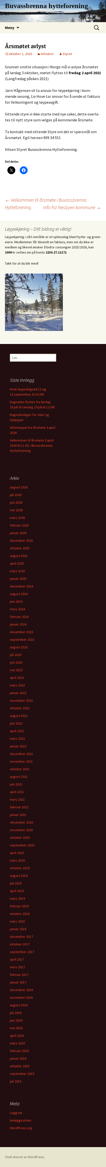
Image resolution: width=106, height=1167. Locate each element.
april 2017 (17, 959)
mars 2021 (17, 799)
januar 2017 (18, 982)
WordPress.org (21, 1128)
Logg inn (16, 1112)
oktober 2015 (20, 1066)
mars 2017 (17, 967)
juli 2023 (15, 655)
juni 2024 (16, 601)
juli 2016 (15, 1012)
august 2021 (19, 776)
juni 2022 (16, 723)
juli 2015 (15, 1081)
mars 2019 (17, 898)
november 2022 (21, 700)
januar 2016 (18, 1058)
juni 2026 (16, 502)
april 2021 (17, 792)
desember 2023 (21, 632)
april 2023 (17, 677)
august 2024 (19, 594)
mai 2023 (16, 670)
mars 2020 (17, 860)
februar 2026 (19, 525)
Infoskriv (47, 54)
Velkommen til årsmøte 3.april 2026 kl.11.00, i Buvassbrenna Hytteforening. (31, 445)
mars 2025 (17, 571)
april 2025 (17, 563)
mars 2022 (17, 738)
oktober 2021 (20, 769)
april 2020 (17, 853)
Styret (67, 54)
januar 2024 (18, 624)
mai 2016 (16, 1028)
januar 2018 (18, 929)
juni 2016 (16, 1020)
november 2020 (21, 830)
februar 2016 (19, 1051)
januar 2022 (18, 746)
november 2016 (21, 997)
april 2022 (17, 731)
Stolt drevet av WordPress (24, 1157)
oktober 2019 (20, 868)
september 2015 (22, 1073)
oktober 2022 (20, 708)
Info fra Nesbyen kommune (72, 207)
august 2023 (19, 647)
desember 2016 (21, 990)
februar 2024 (19, 616)
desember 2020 (21, 822)
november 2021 (21, 761)
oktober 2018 (20, 913)
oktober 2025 (20, 548)
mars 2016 (17, 1043)
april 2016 (17, 1035)
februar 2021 (19, 807)
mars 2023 (17, 685)
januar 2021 (18, 814)
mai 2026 (16, 510)
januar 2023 (18, 693)
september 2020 (22, 845)
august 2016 (19, 1005)
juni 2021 (16, 784)
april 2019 (17, 891)
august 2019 (19, 875)
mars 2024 (17, 609)
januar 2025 (18, 578)
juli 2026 (15, 495)
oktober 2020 (20, 837)
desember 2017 (21, 936)
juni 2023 (16, 662)
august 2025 (19, 556)
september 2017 (22, 952)
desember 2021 (21, 754)
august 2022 (19, 715)
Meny (9, 27)
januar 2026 (18, 533)
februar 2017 (19, 974)
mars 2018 (17, 921)
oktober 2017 (20, 944)
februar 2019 (19, 906)
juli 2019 (15, 883)
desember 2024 (21, 586)
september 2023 (22, 639)
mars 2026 (17, 517)
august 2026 (19, 487)
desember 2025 (21, 540)
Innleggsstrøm (20, 1120)
